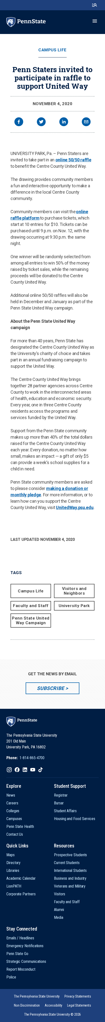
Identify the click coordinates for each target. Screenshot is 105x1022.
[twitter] (41, 122)
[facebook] (18, 122)
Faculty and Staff (31, 605)
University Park (74, 605)
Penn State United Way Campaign (31, 620)
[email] (86, 122)
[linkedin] (63, 122)
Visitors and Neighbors (74, 591)
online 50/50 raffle (73, 159)
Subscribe (50, 688)
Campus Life (52, 50)
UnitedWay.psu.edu (74, 507)
